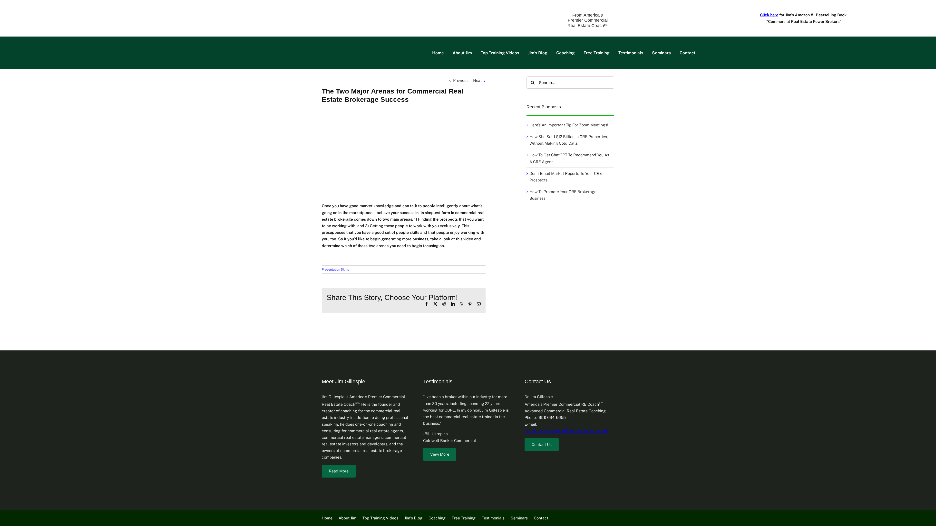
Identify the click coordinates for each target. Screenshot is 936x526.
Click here (769, 15)
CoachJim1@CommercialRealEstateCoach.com (566, 431)
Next (477, 80)
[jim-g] (37, 9)
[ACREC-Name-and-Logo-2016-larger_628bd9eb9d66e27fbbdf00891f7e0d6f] (194, 9)
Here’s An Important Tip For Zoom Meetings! (568, 125)
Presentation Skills (335, 269)
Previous (460, 80)
